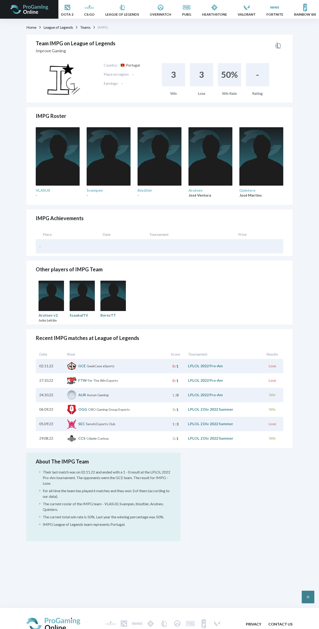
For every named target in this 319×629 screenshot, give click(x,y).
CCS (81, 438)
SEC (81, 423)
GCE (82, 366)
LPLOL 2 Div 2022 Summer (210, 409)
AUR (82, 394)
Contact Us (280, 624)
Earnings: (111, 83)
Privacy (253, 624)
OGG (82, 409)
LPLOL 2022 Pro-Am (205, 366)
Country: (111, 65)
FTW (82, 380)
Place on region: (116, 74)
